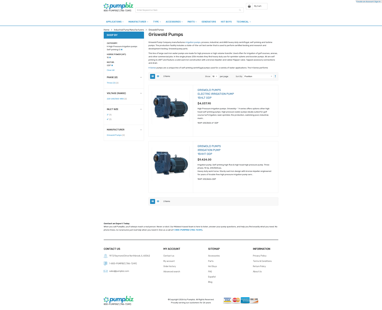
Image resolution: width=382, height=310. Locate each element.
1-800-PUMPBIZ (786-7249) (187, 230)
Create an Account (365, 1)
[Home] (118, 5)
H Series (152, 68)
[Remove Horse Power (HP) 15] (110, 57)
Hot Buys (212, 266)
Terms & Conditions (262, 261)
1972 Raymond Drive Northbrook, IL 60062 (129, 256)
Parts (211, 261)
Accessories (214, 256)
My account (169, 261)
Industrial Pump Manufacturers (129, 30)
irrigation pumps (193, 42)
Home (106, 30)
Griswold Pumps (116, 135)
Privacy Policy (260, 256)
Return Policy (259, 266)
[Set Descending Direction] (275, 76)
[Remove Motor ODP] (112, 65)
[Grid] (157, 76)
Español (212, 277)
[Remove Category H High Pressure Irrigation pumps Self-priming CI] (122, 49)
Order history (169, 266)
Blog (210, 282)
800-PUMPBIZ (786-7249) (117, 10)
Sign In (377, 1)
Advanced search (171, 271)
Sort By (239, 76)
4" (109, 119)
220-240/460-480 (117, 98)
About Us (257, 271)
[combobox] (189, 10)
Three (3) (112, 83)
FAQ (210, 271)
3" (109, 114)
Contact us (168, 256)
